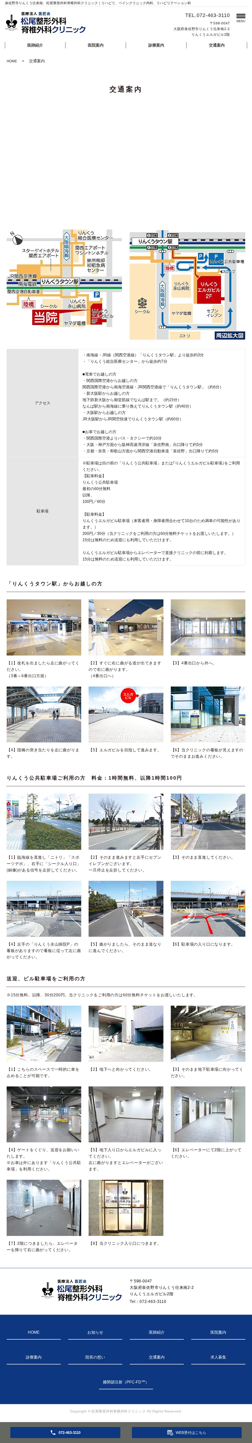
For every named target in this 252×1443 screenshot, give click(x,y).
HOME (12, 61)
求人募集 (218, 1357)
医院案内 (96, 45)
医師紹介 (35, 45)
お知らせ (95, 1332)
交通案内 (217, 45)
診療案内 (156, 45)
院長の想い (95, 1357)
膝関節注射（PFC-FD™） (126, 1382)
